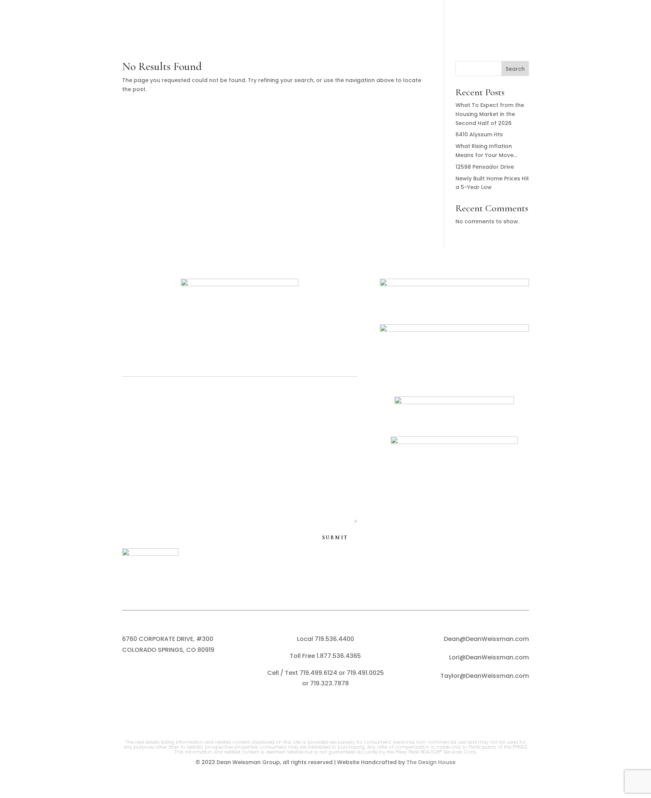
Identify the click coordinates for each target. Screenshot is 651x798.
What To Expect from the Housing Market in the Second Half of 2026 (489, 114)
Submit (335, 537)
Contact (559, 21)
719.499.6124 (318, 672)
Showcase (422, 21)
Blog (459, 21)
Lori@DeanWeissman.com (489, 657)
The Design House (430, 762)
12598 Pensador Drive (484, 167)
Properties (171, 21)
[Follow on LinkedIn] (335, 708)
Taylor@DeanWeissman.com (484, 675)
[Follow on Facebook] (297, 708)
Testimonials (502, 21)
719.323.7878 (329, 683)
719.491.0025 (365, 672)
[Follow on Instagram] (316, 708)
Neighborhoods (237, 21)
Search (289, 21)
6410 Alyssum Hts (479, 134)
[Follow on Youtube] (354, 708)
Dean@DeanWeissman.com (486, 639)
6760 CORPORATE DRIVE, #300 (167, 639)
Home (77, 21)
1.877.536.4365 (338, 656)
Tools (376, 21)
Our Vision (115, 21)
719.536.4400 (334, 639)
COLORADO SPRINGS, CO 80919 (168, 649)
